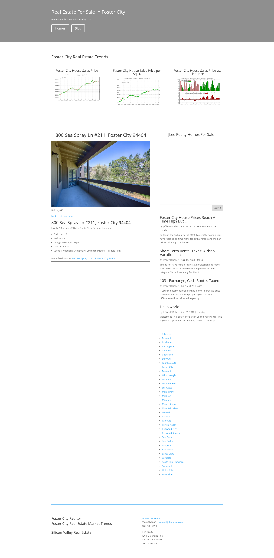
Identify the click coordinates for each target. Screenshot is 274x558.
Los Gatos (167, 387)
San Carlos (167, 441)
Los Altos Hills (169, 383)
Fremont (166, 371)
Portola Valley (169, 424)
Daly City (166, 358)
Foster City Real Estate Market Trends (81, 523)
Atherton (166, 333)
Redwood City (169, 428)
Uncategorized (204, 312)
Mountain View (170, 408)
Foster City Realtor (66, 518)
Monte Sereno (169, 404)
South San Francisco (172, 461)
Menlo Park (168, 391)
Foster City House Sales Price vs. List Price (197, 72)
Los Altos (166, 379)
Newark (166, 412)
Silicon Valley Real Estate (71, 532)
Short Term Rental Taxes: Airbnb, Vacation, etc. (188, 252)
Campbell (167, 350)
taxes (200, 259)
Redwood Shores (171, 433)
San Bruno (167, 437)
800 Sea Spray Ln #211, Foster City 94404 (93, 258)
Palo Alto (166, 420)
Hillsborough (169, 375)
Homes (60, 28)
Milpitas (166, 400)
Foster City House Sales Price (77, 70)
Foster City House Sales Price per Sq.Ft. (137, 72)
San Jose (166, 445)
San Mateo (167, 449)
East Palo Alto (169, 362)
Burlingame (168, 346)
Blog (78, 28)
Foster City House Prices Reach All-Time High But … (189, 219)
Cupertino (167, 354)
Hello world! (170, 306)
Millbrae (166, 395)
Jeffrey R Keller (171, 226)
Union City (167, 470)
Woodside (167, 474)
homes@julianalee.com (170, 522)
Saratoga (166, 457)
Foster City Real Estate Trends (79, 57)
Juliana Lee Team (151, 518)
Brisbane (167, 342)
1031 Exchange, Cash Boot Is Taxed (189, 280)
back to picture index (62, 216)
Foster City (167, 367)
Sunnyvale (167, 466)
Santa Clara (168, 453)
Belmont (166, 338)
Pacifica (166, 416)
